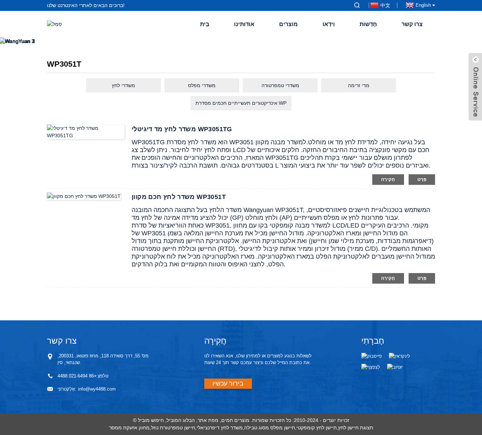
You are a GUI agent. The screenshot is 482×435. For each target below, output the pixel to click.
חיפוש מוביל (151, 420)
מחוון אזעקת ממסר (129, 427)
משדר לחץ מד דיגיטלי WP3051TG (182, 129)
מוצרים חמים (235, 420)
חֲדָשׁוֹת (368, 24)
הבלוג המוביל (181, 420)
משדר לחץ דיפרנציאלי (220, 427)
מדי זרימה (358, 85)
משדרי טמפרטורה (280, 85)
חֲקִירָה (388, 179)
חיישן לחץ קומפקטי (316, 427)
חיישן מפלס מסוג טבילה (269, 427)
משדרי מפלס (202, 85)
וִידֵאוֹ (329, 24)
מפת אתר (208, 420)
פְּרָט (421, 179)
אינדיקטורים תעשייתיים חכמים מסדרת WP (241, 103)
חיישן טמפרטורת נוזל (173, 427)
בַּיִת (204, 24)
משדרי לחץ (123, 85)
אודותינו (244, 24)
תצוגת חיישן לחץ (355, 427)
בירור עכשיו (227, 383)
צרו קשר (412, 24)
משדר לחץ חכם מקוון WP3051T (179, 196)
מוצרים (288, 24)
